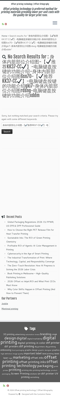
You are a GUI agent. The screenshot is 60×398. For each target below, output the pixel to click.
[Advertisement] (30, 183)
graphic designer (45, 350)
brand (37, 334)
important (29, 353)
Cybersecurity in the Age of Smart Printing (28, 253)
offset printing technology (30, 363)
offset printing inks (32, 362)
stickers (33, 373)
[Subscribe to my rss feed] (3, 24)
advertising (20, 334)
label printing (48, 353)
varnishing (34, 377)
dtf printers (11, 346)
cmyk (54, 334)
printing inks (27, 370)
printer (5, 370)
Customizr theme (44, 394)
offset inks (37, 357)
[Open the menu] (55, 23)
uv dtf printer (46, 373)
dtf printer (53, 343)
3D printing (8, 334)
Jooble (5, 303)
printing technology (41, 370)
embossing (5, 349)
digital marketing (34, 338)
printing (15, 369)
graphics (56, 350)
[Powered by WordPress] (19, 393)
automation (29, 334)
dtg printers (40, 346)
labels (56, 353)
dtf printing (26, 346)
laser (5, 357)
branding (45, 334)
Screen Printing (20, 373)
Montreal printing (10, 308)
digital (22, 337)
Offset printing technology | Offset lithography (30, 4)
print (56, 366)
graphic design (31, 350)
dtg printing (51, 346)
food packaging (18, 350)
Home (4, 35)
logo (10, 358)
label (39, 353)
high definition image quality (12, 353)
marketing (21, 357)
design (10, 338)
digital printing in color (31, 342)
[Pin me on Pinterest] (6, 24)
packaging (45, 365)
